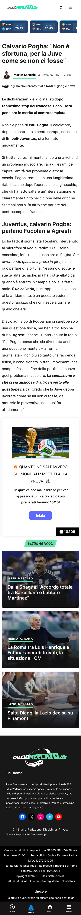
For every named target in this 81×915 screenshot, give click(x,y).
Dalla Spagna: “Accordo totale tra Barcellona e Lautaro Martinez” (40, 592)
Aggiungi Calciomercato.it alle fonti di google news (38, 86)
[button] (61, 7)
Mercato (25, 578)
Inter (12, 578)
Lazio (12, 704)
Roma (28, 638)
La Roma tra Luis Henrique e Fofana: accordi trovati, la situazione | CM (38, 652)
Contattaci (68, 881)
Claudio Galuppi (39, 834)
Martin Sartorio (25, 75)
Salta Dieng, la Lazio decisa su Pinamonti (40, 715)
